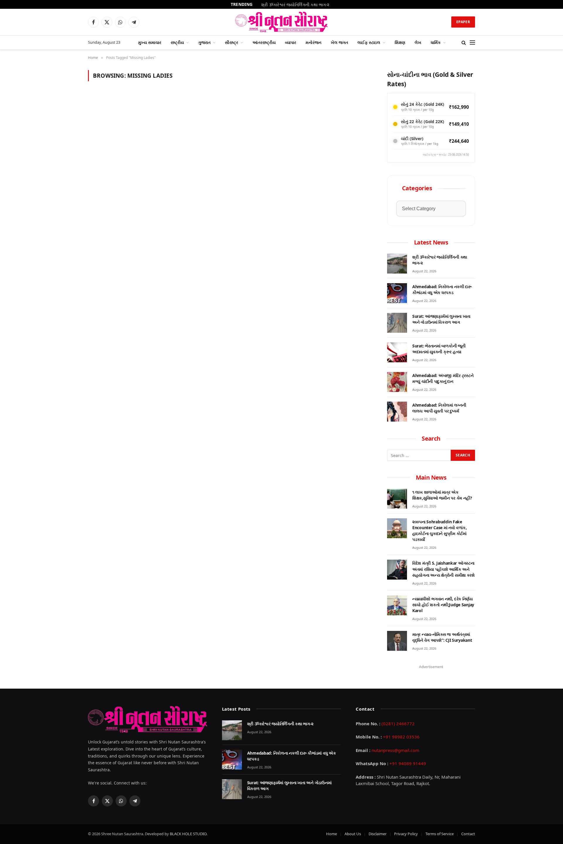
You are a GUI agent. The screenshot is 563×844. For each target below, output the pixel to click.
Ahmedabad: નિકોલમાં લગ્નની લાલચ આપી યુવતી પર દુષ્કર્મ (439, 408)
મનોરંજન (313, 42)
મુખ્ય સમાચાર (149, 42)
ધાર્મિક (436, 42)
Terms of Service (439, 833)
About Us (353, 833)
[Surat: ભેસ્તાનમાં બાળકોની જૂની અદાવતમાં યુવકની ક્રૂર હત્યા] (397, 352)
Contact (468, 833)
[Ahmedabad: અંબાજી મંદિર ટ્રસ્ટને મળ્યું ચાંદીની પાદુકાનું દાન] (397, 382)
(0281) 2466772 (398, 723)
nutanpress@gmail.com (395, 750)
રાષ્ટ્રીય (177, 42)
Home (331, 833)
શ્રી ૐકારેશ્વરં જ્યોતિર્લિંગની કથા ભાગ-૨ (439, 260)
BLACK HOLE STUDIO (188, 833)
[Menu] (472, 42)
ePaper (463, 21)
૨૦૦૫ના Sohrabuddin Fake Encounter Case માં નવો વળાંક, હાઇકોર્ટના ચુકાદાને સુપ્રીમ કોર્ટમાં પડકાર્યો (439, 530)
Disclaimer (377, 833)
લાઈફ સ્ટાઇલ (368, 42)
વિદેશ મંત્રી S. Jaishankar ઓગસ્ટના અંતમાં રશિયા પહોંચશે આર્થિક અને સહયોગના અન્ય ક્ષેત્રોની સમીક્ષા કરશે (443, 569)
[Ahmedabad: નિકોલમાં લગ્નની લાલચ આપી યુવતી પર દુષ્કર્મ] (397, 412)
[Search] (463, 42)
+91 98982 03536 (401, 737)
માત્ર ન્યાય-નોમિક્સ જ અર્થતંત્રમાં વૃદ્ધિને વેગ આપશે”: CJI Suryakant (442, 637)
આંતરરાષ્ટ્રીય (264, 42)
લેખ (418, 42)
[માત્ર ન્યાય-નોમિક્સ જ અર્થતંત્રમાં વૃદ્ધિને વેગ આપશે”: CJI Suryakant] (397, 641)
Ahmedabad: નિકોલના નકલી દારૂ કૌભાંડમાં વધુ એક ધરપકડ (295, 4)
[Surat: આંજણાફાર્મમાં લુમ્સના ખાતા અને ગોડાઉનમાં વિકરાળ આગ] (397, 323)
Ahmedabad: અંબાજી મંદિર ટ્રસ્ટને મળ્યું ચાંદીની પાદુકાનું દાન (442, 378)
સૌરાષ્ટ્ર (231, 42)
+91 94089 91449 (407, 763)
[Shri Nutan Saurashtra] (281, 22)
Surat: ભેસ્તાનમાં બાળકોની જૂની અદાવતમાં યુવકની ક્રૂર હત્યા (438, 348)
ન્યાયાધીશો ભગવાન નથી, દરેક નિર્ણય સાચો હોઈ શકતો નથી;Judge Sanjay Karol (443, 604)
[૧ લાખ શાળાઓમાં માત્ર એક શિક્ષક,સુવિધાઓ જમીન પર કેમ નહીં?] (397, 499)
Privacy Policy (406, 833)
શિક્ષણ (400, 42)
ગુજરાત (204, 42)
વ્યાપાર (290, 42)
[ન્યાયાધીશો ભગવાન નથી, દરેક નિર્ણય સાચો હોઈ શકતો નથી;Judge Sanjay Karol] (397, 605)
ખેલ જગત (339, 42)
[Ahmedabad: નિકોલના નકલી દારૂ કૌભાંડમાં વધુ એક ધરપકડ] (397, 293)
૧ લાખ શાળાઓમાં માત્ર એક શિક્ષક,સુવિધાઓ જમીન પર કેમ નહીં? (442, 495)
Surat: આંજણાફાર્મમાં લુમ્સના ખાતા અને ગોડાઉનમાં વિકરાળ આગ (441, 319)
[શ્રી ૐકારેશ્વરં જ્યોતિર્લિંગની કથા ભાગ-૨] (397, 264)
